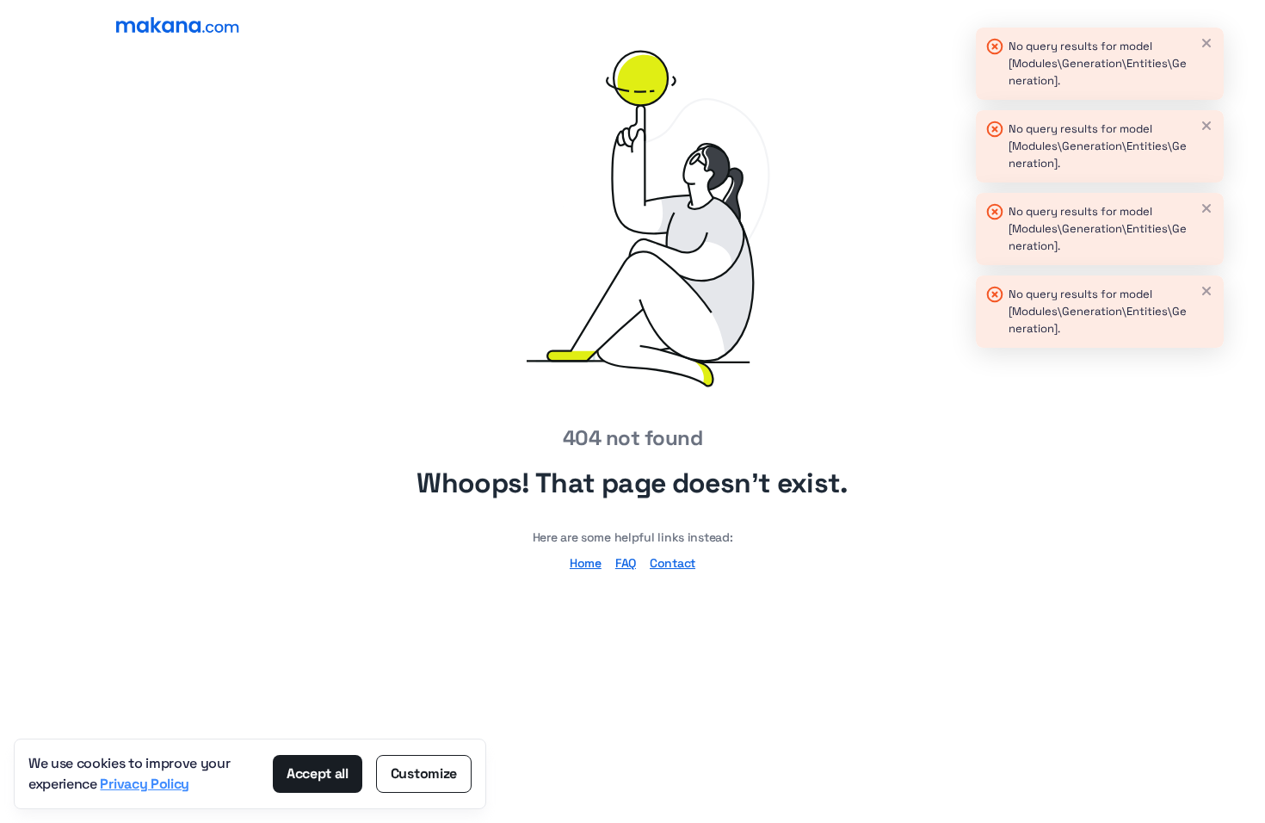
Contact (672, 563)
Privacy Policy (144, 784)
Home (586, 563)
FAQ (625, 563)
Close (1206, 43)
